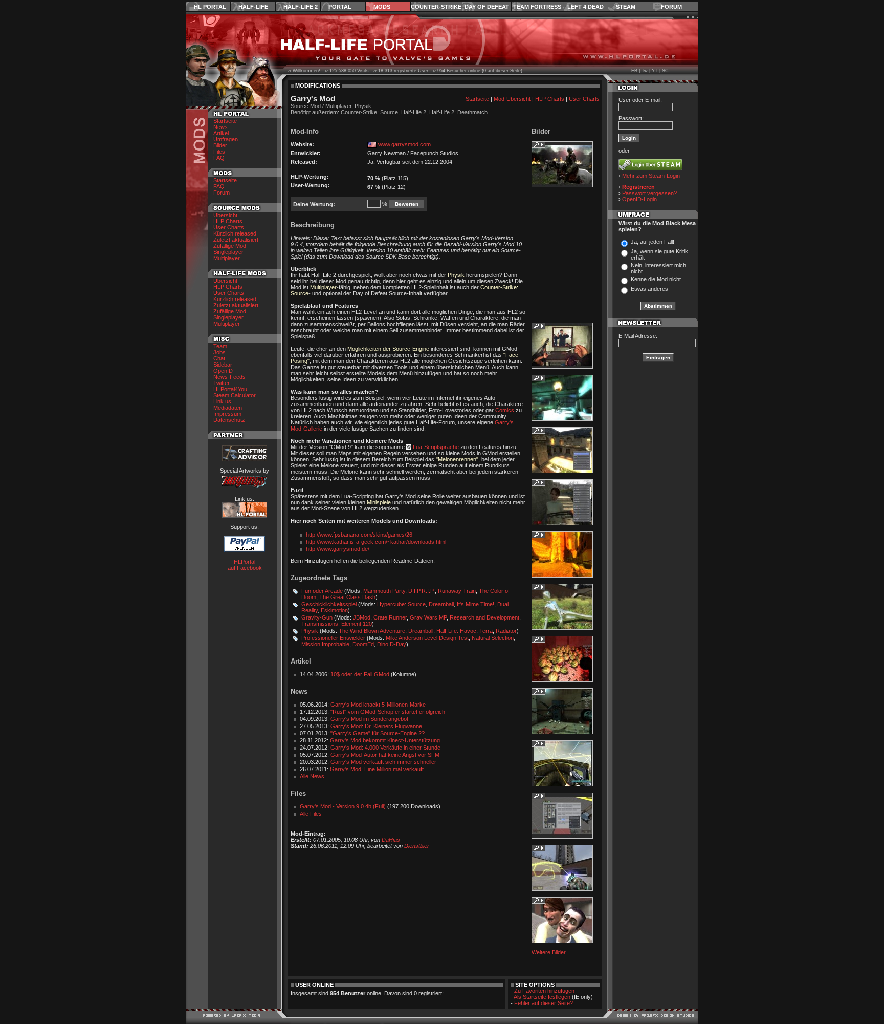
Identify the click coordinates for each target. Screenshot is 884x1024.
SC (665, 70)
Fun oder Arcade (322, 591)
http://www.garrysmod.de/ (337, 549)
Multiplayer (226, 258)
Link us (222, 401)
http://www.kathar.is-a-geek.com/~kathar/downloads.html (376, 542)
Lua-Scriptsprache (436, 447)
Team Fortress (537, 7)
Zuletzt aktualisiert (235, 240)
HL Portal (210, 7)
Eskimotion (334, 610)
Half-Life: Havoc (456, 631)
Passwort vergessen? (649, 193)
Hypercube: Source (401, 604)
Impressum (227, 414)
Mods (381, 7)
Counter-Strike (436, 7)
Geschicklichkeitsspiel (329, 604)
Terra (486, 631)
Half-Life (253, 7)
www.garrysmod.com (404, 144)
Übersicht (225, 215)
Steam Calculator (234, 395)
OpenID (223, 371)
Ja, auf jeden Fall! (652, 242)
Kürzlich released (234, 233)
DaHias (391, 840)
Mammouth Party (384, 591)
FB (634, 70)
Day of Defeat (487, 7)
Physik (309, 631)
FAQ (219, 158)
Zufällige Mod (229, 246)
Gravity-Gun (317, 617)
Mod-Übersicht (512, 99)
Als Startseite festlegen (542, 997)
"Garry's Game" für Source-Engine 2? (377, 733)
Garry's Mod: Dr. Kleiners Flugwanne (376, 726)
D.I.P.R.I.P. (421, 591)
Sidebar (222, 364)
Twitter (221, 383)
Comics (504, 410)
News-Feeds (229, 377)
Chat (219, 358)
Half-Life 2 (300, 7)
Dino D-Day (391, 644)
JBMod (361, 617)
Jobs (219, 352)
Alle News (312, 776)
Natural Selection (493, 638)
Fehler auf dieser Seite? (543, 1003)
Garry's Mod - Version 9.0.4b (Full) (343, 806)
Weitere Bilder (549, 952)
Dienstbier (416, 846)
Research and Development (484, 617)
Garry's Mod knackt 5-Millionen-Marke (378, 704)
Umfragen (225, 139)
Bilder (220, 145)
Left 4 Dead (585, 7)
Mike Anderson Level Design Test (427, 638)
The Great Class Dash (347, 597)
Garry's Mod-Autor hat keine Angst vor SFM (384, 755)
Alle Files (311, 813)
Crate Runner (390, 617)
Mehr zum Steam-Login (651, 176)
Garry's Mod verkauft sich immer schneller (383, 762)
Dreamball (441, 604)
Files (219, 151)
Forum (671, 7)
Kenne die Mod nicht (656, 279)
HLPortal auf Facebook (245, 565)
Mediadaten (227, 407)
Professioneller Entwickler (333, 638)
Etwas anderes (649, 289)
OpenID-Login (639, 199)
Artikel (221, 133)
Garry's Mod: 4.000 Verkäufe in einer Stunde (385, 747)
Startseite (225, 121)
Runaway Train (457, 591)
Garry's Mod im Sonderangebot (369, 719)
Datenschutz (229, 420)
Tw (645, 70)
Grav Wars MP (428, 617)
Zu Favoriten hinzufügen (544, 991)
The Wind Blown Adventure (372, 631)
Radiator (506, 631)
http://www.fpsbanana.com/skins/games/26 (359, 534)
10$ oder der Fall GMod (359, 674)
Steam (625, 7)
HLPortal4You (230, 389)
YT (655, 70)
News (220, 127)
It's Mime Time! (475, 604)
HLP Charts (227, 221)
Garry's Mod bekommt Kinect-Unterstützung (385, 740)
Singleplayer (228, 252)
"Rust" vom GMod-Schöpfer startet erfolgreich (387, 712)
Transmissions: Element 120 (336, 624)
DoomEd (363, 644)
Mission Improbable (325, 644)
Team (220, 346)
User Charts (228, 227)
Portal (339, 7)
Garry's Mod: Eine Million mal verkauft (377, 769)
